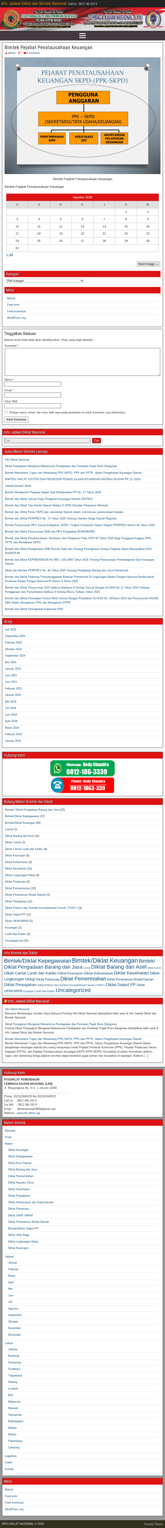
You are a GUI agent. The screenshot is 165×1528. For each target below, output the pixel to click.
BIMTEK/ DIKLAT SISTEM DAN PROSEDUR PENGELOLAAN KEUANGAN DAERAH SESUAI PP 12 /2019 (72, 479)
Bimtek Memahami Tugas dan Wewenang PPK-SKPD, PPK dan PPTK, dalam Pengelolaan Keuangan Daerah (73, 472)
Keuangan (11, 927)
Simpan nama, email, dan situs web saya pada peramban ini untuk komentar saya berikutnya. (67, 412)
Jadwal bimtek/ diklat (18, 485)
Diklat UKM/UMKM (17, 921)
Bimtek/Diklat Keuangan (20, 822)
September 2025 (15, 636)
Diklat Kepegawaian (20, 1156)
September (15, 1315)
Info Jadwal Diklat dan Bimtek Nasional (33, 3)
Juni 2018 (11, 714)
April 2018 (11, 721)
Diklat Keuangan (18, 1150)
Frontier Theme (153, 1524)
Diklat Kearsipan (15, 855)
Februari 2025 (13, 642)
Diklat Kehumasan (16, 862)
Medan (12, 1427)
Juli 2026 (10, 629)
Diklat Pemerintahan (17, 888)
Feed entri (13, 304)
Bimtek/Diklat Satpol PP (23, 1228)
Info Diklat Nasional (17, 459)
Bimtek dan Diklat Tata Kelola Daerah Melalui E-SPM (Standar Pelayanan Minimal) (56, 505)
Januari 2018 (13, 740)
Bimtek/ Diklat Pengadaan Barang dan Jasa (32, 809)
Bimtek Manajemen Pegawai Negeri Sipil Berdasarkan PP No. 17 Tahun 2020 (53, 492)
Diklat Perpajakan (16, 901)
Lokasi (9, 1343)
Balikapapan (15, 1421)
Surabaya (14, 1368)
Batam (12, 1434)
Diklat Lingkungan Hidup (20, 875)
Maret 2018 (12, 727)
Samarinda (14, 1414)
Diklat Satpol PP (15, 914)
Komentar (12, 345)
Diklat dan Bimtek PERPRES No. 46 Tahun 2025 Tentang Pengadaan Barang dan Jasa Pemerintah (66, 570)
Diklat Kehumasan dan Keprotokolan (30, 1202)
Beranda (10, 1130)
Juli (10, 1301)
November (14, 1328)
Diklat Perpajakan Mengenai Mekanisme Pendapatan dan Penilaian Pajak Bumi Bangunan (61, 466)
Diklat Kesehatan (15, 868)
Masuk (11, 298)
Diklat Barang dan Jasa (22, 1169)
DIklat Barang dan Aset (19, 836)
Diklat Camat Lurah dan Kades (24, 849)
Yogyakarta (15, 1375)
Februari (13, 1269)
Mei (10, 1288)
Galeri (8, 1462)
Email (9, 390)
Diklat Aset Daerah (19, 1163)
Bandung (13, 1355)
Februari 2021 (13, 688)
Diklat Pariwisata (15, 881)
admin (11, 53)
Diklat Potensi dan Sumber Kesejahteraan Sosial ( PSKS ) (41, 907)
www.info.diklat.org (28, 1113)
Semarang (14, 1362)
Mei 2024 (10, 662)
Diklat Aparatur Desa (21, 1182)
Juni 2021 (11, 681)
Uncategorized (14, 940)
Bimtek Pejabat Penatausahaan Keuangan (48, 47)
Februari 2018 (13, 734)
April (11, 1282)
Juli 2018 (10, 708)
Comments (33, 53)
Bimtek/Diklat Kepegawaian (22, 816)
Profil (8, 1137)
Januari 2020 (13, 694)
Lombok (13, 1388)
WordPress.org (16, 317)
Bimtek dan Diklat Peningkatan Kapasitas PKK (34, 609)
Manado (13, 1408)
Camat (9, 829)
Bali (10, 1395)
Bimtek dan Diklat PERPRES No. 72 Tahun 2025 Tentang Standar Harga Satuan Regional (60, 518)
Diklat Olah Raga (18, 1235)
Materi (9, 1143)
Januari (12, 1262)
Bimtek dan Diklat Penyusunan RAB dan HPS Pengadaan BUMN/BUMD (50, 531)
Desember (14, 1334)
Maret (11, 1275)
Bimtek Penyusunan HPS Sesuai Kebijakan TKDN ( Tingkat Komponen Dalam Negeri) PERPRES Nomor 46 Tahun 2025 (80, 525)
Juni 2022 (11, 675)
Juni (10, 1295)
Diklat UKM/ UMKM (20, 1215)
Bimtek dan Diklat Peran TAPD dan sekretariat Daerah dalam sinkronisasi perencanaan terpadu (64, 512)
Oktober (13, 1321)
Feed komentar (16, 311)
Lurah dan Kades (15, 934)
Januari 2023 (13, 668)
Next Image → (148, 264)
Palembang (15, 1441)
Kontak (9, 1469)
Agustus (13, 1308)
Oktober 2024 (13, 649)
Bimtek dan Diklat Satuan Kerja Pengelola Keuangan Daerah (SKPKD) (48, 499)
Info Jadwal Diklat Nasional (28, 1001)
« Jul (9, 254)
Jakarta (43, 1087)
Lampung (14, 1447)
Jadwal (9, 1256)
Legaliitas (11, 1456)
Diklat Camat (13, 842)
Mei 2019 (10, 701)
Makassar (14, 1401)
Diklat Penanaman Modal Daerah (25, 894)
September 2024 (15, 655)
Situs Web (11, 401)
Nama (9, 379)
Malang (12, 1382)
